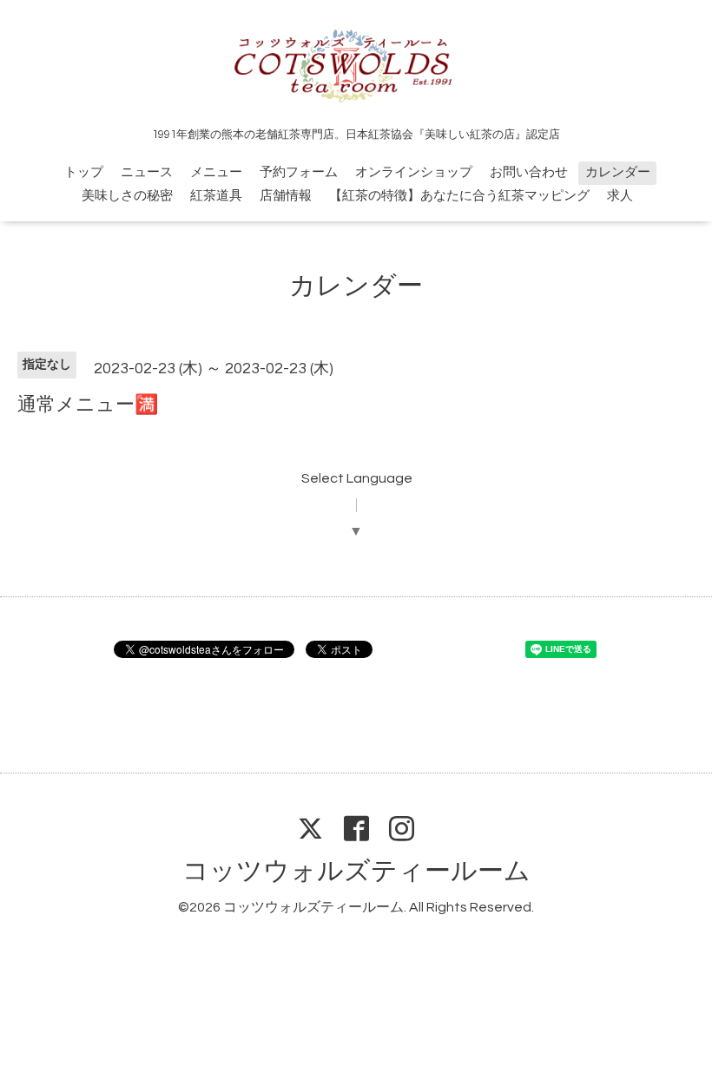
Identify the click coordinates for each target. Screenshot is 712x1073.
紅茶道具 (216, 195)
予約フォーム (299, 172)
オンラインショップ (413, 172)
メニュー (216, 172)
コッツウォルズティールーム (356, 871)
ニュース (147, 172)
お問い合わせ (529, 172)
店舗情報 (286, 195)
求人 (620, 195)
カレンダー (617, 172)
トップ (83, 172)
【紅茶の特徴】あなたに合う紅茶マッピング (459, 195)
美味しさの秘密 (127, 195)
